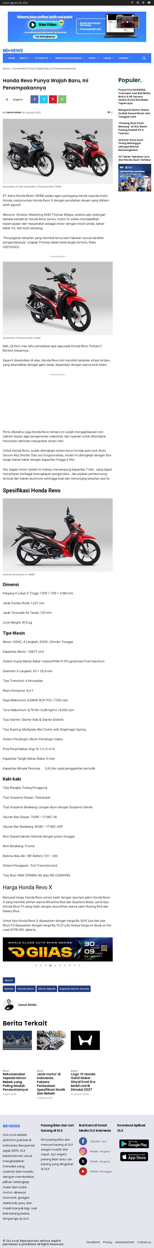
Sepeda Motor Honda (74, 989)
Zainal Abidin (13, 112)
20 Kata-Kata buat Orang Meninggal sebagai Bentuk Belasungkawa (130, 145)
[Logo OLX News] (13, 50)
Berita (74, 1071)
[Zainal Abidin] (8, 1004)
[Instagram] (138, 3)
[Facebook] (132, 3)
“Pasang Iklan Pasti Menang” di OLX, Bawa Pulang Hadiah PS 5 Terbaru (132, 128)
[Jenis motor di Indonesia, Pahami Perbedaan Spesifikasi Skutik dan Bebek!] (51, 1049)
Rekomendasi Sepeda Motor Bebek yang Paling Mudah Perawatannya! (15, 1081)
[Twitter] (143, 3)
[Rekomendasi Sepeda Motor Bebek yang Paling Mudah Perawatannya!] (17, 1049)
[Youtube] (149, 3)
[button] (143, 58)
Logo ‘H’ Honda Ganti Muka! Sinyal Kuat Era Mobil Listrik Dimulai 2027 (83, 1081)
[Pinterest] (53, 99)
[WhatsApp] (62, 99)
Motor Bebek (47, 989)
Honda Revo (25, 989)
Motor (6, 68)
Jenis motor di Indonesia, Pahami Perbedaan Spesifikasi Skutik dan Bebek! (51, 1083)
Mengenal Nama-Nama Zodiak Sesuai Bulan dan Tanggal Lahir (134, 113)
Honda (8, 989)
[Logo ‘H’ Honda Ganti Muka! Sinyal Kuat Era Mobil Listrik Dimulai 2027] (85, 1049)
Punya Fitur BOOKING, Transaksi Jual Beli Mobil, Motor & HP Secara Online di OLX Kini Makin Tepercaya (134, 96)
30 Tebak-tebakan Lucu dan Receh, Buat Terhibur (134, 158)
